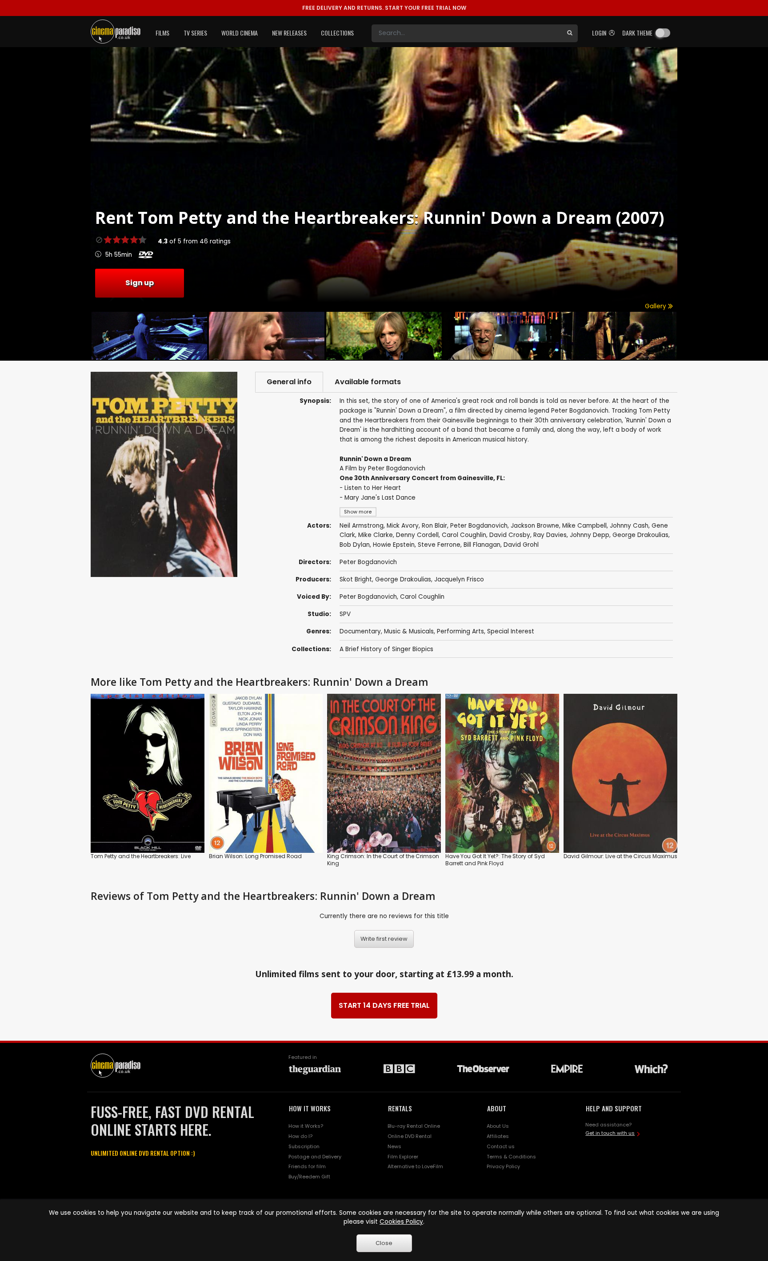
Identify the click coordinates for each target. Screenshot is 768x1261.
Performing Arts (460, 631)
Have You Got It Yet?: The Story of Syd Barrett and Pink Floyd (495, 859)
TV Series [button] (195, 32)
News (394, 1146)
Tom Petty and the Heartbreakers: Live (141, 856)
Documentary (360, 631)
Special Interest (510, 631)
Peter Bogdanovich (368, 597)
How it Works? (305, 1126)
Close (384, 1243)
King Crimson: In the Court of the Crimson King (383, 859)
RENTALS (400, 1108)
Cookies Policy (401, 1221)
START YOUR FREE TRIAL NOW (384, 8)
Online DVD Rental (410, 1136)
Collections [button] (337, 32)
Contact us (501, 1146)
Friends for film (307, 1166)
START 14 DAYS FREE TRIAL (384, 1005)
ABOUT (496, 1108)
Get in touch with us (610, 1133)
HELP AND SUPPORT (614, 1108)
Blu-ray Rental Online (414, 1126)
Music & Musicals (409, 631)
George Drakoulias (403, 579)
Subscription (304, 1146)
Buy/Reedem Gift (309, 1176)
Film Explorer (403, 1156)
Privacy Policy (503, 1166)
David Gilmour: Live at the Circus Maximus (620, 856)
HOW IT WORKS (310, 1108)
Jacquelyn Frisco (459, 579)
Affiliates (498, 1136)
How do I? (300, 1136)
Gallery (656, 306)
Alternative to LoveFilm (415, 1166)
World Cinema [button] (239, 32)
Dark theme (637, 32)
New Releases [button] (289, 32)
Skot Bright (356, 579)
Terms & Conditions (511, 1156)
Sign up (139, 283)
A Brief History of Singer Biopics (386, 649)
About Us (498, 1126)
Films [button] (162, 32)
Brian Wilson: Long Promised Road (255, 856)
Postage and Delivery (314, 1156)
